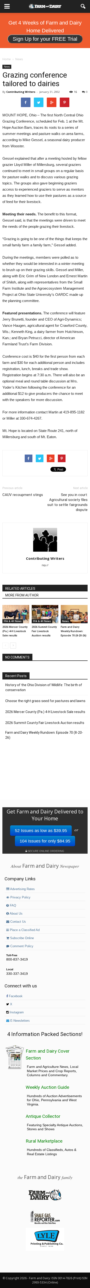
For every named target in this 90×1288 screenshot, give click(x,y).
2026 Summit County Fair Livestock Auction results (44, 631)
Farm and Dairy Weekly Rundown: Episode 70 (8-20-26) (73, 631)
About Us (16, 913)
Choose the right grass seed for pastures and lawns (45, 701)
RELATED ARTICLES (20, 588)
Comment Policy (21, 946)
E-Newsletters (19, 1020)
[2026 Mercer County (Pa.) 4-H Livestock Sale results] (15, 614)
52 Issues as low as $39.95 (41, 830)
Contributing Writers (20, 92)
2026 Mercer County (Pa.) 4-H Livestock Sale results (14, 631)
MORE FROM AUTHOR (22, 595)
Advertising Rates (22, 889)
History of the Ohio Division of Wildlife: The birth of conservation (43, 687)
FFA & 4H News (13, 621)
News (7, 66)
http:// (45, 565)
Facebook (15, 996)
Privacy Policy (19, 897)
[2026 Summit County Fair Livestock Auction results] (45, 614)
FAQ (12, 905)
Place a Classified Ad (24, 930)
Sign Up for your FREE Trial (45, 39)
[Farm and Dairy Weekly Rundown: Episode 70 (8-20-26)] (74, 614)
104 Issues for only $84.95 (45, 841)
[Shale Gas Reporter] (44, 1223)
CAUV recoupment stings (22, 495)
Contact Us (17, 921)
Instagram (16, 1012)
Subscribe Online (21, 938)
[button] (83, 6)
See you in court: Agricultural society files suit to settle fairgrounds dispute (67, 502)
